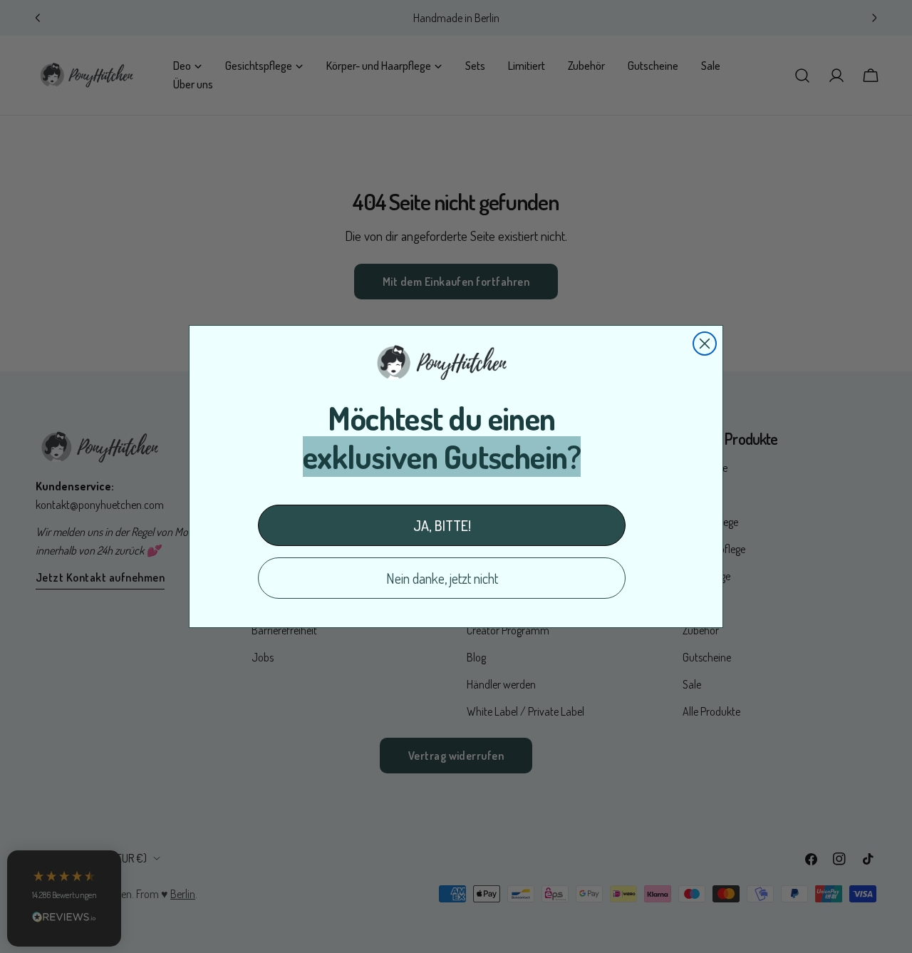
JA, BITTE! (442, 525)
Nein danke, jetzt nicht (442, 578)
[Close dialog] (704, 343)
